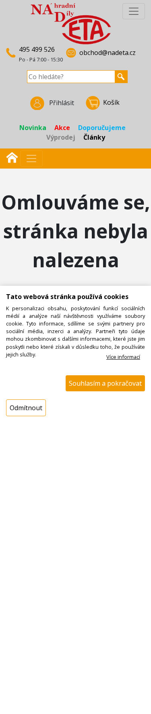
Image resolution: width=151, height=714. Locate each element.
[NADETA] (71, 23)
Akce (62, 127)
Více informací (123, 356)
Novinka (32, 127)
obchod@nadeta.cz (107, 52)
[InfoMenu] (133, 11)
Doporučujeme (102, 127)
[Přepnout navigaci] (31, 159)
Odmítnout (26, 407)
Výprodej (60, 137)
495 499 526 (37, 49)
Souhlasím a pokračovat (105, 383)
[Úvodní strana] (12, 156)
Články (94, 137)
